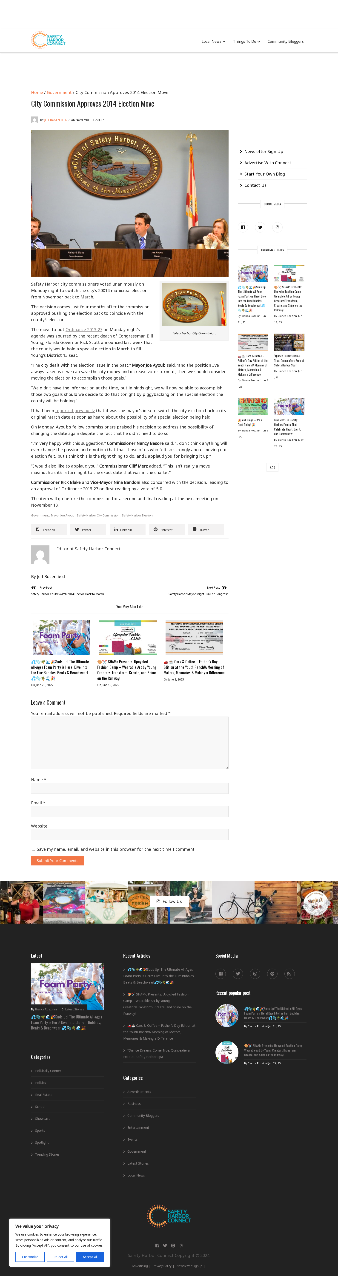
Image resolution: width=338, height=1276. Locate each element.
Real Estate (43, 1094)
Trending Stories (47, 1154)
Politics (40, 1082)
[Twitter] (260, 227)
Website (39, 826)
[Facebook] (243, 227)
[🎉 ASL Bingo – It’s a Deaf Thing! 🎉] (253, 408)
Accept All (90, 1257)
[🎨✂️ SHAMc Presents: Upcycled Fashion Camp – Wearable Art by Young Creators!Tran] (127, 637)
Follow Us (172, 901)
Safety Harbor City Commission (98, 515)
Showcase (42, 1118)
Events (132, 1139)
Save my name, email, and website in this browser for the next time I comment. (116, 849)
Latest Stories (74, 1009)
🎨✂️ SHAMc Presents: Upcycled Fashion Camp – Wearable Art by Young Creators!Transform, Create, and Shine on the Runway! (126, 670)
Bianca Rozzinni (46, 1009)
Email (38, 802)
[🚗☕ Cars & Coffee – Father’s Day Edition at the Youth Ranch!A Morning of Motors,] (194, 637)
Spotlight (42, 1142)
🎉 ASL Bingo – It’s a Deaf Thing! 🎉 (250, 422)
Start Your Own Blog (264, 174)
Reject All (61, 1257)
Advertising (140, 1266)
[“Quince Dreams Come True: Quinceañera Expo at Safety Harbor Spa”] (289, 343)
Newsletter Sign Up (263, 151)
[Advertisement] (169, 14)
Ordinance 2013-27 (84, 329)
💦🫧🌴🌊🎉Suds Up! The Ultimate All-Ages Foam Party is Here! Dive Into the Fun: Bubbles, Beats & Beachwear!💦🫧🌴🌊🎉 (60, 670)
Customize (30, 1257)
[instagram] (277, 227)
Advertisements (139, 1091)
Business (134, 1103)
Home (37, 92)
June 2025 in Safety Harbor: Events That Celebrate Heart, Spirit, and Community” (287, 427)
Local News (211, 41)
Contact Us (255, 185)
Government (59, 92)
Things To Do (244, 41)
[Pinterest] (272, 974)
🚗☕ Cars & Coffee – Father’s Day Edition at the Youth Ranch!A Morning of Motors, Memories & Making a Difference (194, 667)
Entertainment (138, 1127)
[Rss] (289, 974)
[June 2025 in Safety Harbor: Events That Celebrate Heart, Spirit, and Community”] (289, 408)
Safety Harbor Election (137, 515)
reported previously (75, 410)
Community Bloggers (286, 41)
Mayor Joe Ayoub (62, 515)
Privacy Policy (162, 1266)
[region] (59, 1243)
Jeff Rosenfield (55, 120)
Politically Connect (49, 1071)
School (40, 1106)
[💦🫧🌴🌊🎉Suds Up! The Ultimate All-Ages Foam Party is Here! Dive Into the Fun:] (61, 637)
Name (38, 779)
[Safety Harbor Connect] (169, 1210)
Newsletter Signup (189, 1266)
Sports (40, 1130)
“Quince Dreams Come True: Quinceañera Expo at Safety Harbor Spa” (289, 360)
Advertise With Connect (267, 162)
